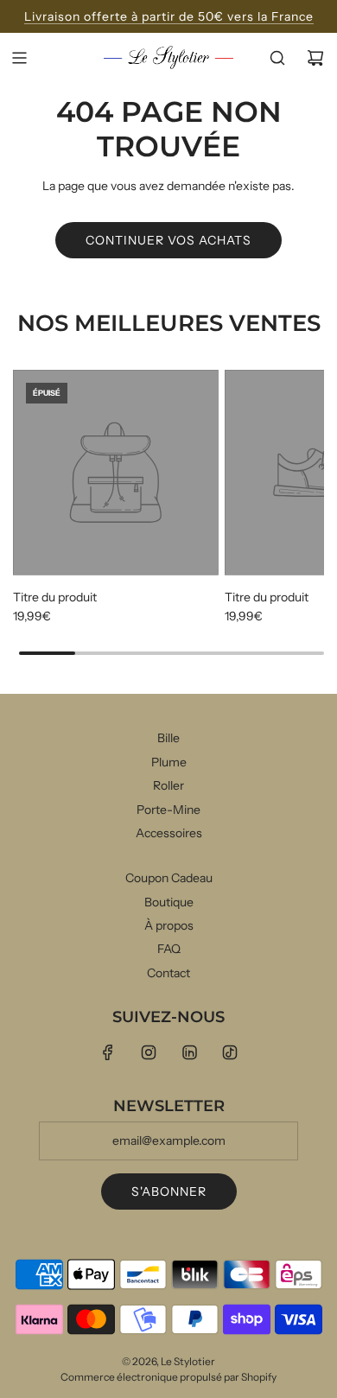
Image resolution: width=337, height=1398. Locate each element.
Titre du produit (55, 597)
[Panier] (315, 58)
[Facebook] (108, 1052)
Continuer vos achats (168, 240)
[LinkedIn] (189, 1052)
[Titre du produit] (116, 472)
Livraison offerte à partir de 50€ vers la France (169, 16)
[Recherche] (277, 58)
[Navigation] (19, 58)
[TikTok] (230, 1052)
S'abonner (169, 1191)
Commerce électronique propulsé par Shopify (168, 1376)
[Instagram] (149, 1052)
